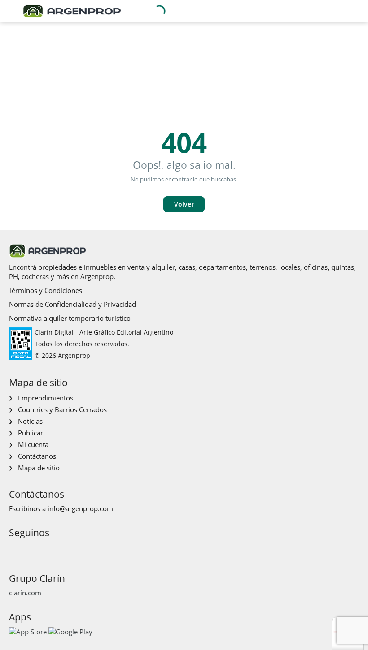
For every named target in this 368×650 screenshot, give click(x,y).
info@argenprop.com (80, 508)
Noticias (30, 421)
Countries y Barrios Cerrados (62, 409)
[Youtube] (44, 549)
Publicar (30, 432)
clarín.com (25, 592)
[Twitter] (58, 549)
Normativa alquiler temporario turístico (70, 318)
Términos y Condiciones (45, 290)
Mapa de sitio (39, 467)
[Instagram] (29, 549)
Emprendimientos (45, 397)
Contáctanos (37, 456)
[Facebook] (15, 549)
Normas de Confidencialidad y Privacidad (72, 304)
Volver (184, 204)
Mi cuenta (33, 444)
